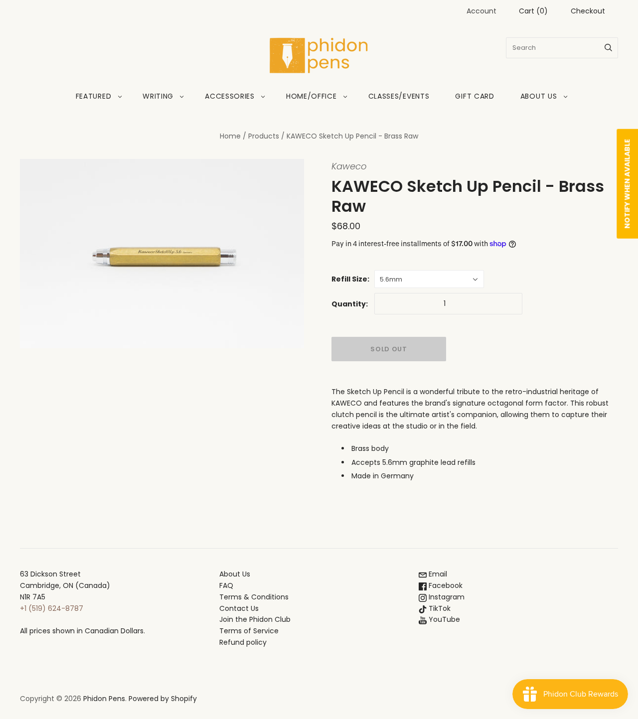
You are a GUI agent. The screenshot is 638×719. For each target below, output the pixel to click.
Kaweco (349, 166)
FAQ (226, 585)
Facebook (445, 585)
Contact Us (239, 608)
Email (437, 574)
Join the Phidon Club (255, 619)
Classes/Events (399, 96)
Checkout (588, 11)
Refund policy (243, 642)
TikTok (439, 608)
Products (263, 136)
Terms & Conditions (254, 597)
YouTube (443, 619)
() (533, 11)
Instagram (446, 597)
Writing (158, 96)
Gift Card (474, 96)
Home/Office (311, 96)
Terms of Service (249, 631)
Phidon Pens (104, 699)
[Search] (608, 47)
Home (230, 136)
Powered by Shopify (163, 699)
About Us (538, 96)
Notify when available (627, 184)
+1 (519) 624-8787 (51, 608)
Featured (94, 96)
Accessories (230, 96)
